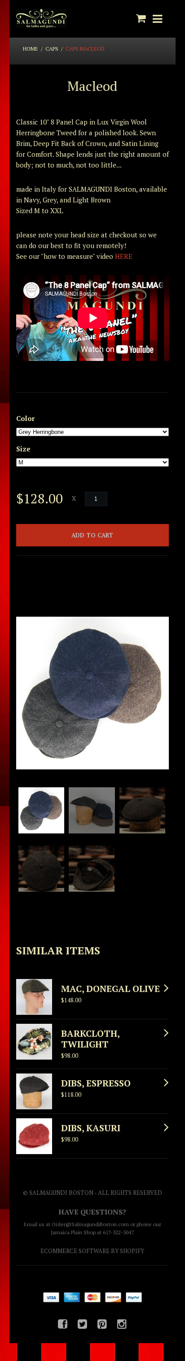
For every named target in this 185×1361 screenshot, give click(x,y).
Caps (51, 48)
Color (25, 418)
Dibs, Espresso (96, 1083)
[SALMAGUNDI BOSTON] (41, 19)
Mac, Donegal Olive (110, 989)
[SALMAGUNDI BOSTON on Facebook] (62, 1324)
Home (30, 48)
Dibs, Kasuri (90, 1128)
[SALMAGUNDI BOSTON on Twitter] (82, 1324)
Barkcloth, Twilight (90, 1038)
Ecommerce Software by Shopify (92, 1251)
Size (23, 448)
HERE (123, 256)
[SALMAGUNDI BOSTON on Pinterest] (102, 1324)
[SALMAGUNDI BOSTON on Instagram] (122, 1324)
